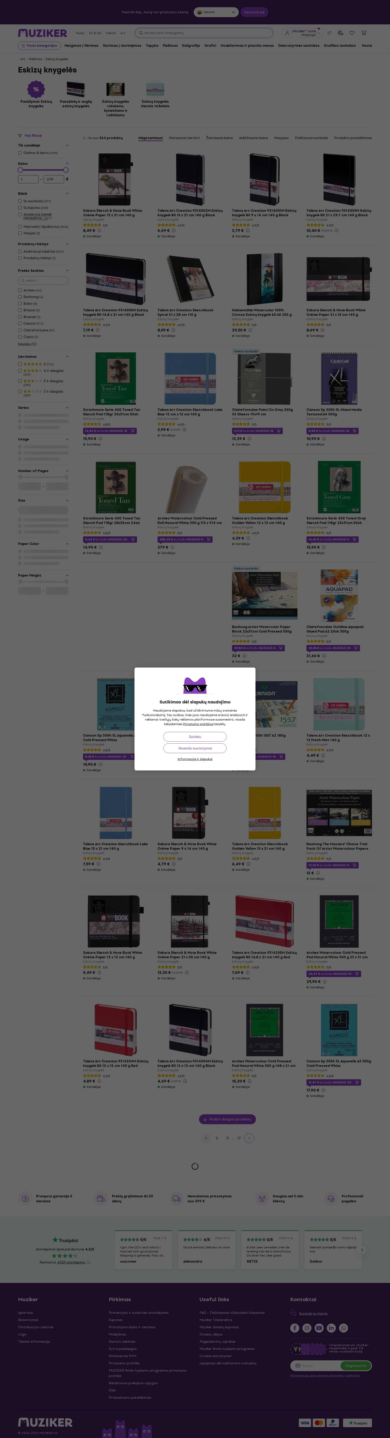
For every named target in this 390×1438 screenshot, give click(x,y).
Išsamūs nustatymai (195, 748)
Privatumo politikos (198, 724)
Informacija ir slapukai (195, 759)
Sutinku (195, 737)
